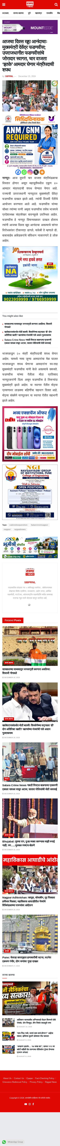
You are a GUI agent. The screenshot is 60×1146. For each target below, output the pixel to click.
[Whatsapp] (24, 172)
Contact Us (19, 1078)
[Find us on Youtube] (25, 1104)
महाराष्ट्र (38, 13)
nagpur (7, 529)
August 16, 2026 (13, 1012)
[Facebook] (18, 172)
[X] (36, 172)
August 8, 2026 (24, 1040)
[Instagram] (30, 172)
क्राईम (7, 951)
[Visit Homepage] (30, 5)
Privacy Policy (36, 1082)
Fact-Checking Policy (44, 1078)
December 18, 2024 (12, 677)
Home (5, 13)
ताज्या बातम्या (18, 13)
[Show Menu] (3, 4)
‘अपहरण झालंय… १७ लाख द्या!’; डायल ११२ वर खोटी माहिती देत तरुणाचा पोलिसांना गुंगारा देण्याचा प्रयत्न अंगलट (36, 1049)
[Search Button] (56, 4)
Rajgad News (51, 1082)
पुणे (29, 13)
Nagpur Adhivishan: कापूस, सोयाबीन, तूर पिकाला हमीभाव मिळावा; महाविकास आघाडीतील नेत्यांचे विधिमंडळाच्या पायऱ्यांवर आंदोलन (28, 901)
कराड (6, 779)
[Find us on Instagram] (30, 1104)
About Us (7, 1078)
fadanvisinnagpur (39, 525)
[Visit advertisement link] (30, 29)
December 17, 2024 (12, 966)
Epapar (29, 1078)
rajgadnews (20, 529)
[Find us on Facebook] (33, 1104)
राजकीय (49, 13)
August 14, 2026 (25, 1027)
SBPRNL (9, 76)
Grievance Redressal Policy (14, 1082)
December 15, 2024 (27, 76)
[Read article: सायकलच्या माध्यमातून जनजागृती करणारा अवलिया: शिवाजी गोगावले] (30, 646)
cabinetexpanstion (19, 525)
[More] (42, 172)
